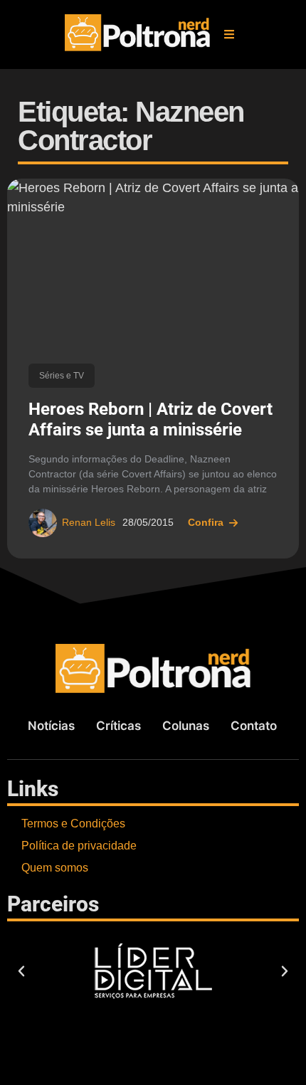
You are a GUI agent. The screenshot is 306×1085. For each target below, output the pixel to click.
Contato (254, 726)
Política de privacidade (79, 846)
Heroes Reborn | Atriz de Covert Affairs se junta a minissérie (150, 419)
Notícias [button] (51, 726)
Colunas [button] (185, 726)
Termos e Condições (73, 823)
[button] (229, 34)
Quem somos (54, 868)
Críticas (118, 726)
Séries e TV (61, 376)
